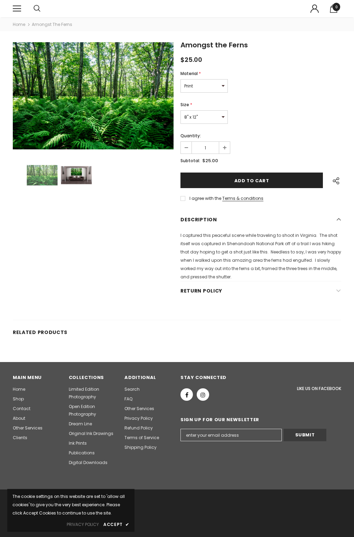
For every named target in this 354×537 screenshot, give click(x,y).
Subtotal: (190, 161)
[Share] (334, 180)
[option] (93, 95)
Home (19, 24)
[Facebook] (186, 394)
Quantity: (190, 136)
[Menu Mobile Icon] (17, 8)
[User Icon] (314, 8)
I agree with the (205, 198)
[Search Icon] (44, 8)
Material (190, 73)
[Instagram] (203, 394)
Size (186, 105)
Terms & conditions (242, 198)
